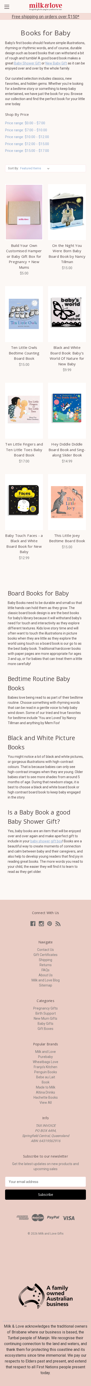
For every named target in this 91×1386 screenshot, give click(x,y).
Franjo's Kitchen (45, 1067)
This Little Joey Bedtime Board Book (67, 538)
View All (46, 1102)
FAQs (45, 970)
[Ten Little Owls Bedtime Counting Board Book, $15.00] (24, 314)
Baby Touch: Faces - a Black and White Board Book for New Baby (24, 543)
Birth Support (45, 1013)
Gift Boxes (45, 1029)
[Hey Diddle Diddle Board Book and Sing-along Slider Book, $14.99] (67, 411)
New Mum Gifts (45, 1018)
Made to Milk (45, 1087)
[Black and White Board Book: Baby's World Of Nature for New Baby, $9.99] (67, 314)
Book (46, 1082)
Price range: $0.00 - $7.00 (25, 123)
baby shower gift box (46, 841)
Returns (46, 965)
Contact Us (45, 950)
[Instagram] (41, 923)
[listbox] (35, 168)
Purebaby (45, 1057)
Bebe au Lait (45, 1077)
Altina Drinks (45, 1092)
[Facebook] (32, 923)
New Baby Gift (56, 63)
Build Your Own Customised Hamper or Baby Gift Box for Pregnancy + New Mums (24, 256)
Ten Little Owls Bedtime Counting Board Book (24, 353)
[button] (46, 1296)
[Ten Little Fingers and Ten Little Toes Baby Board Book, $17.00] (24, 411)
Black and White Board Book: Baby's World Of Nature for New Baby (67, 355)
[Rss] (58, 923)
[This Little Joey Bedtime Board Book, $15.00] (67, 502)
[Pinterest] (49, 923)
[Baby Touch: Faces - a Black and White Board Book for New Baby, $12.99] (24, 502)
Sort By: (13, 168)
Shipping (45, 960)
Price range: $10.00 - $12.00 (27, 137)
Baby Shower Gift (27, 63)
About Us (46, 975)
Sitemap (45, 985)
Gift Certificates (45, 955)
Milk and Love (45, 1052)
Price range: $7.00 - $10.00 (26, 130)
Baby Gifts (45, 1024)
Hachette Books (45, 1097)
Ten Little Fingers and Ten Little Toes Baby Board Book (24, 449)
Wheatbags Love (45, 1062)
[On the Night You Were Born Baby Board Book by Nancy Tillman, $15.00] (67, 212)
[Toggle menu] (6, 6)
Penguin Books (45, 1072)
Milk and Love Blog (46, 980)
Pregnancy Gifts (45, 1008)
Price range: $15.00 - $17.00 (27, 151)
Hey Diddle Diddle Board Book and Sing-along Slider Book (67, 449)
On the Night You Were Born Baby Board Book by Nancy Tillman (67, 253)
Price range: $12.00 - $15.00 (27, 144)
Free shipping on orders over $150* (45, 16)
